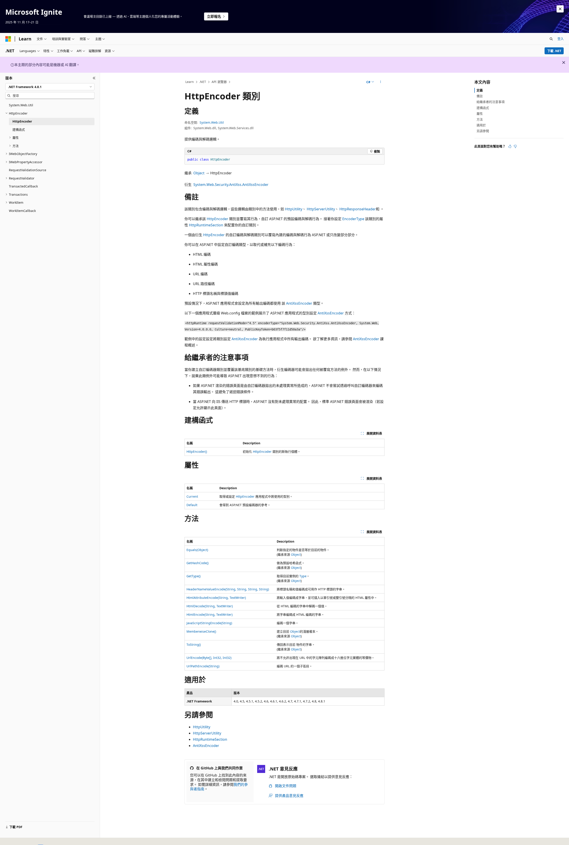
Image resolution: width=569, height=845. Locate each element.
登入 (560, 38)
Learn (189, 82)
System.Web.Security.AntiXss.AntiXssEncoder (230, 184)
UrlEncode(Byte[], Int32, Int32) (208, 658)
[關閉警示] (560, 8)
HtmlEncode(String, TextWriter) (209, 614)
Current (192, 496)
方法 (480, 119)
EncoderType (353, 218)
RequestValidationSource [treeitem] (27, 170)
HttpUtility (293, 209)
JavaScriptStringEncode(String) (209, 623)
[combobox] (49, 86)
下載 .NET (554, 51)
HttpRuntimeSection (206, 225)
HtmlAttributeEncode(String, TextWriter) (216, 598)
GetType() (193, 576)
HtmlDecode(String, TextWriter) (209, 606)
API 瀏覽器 (219, 82)
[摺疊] (94, 78)
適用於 (481, 125)
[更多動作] (381, 82)
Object (198, 173)
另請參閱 (483, 131)
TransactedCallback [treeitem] (23, 186)
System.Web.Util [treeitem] (21, 105)
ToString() (193, 644)
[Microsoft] (8, 39)
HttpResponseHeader (357, 209)
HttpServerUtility (321, 209)
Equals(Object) (197, 550)
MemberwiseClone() (201, 631)
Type (303, 576)
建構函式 (483, 108)
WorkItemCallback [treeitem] (22, 211)
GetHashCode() (197, 563)
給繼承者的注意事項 (491, 102)
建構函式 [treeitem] (18, 129)
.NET (202, 82)
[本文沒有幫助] (515, 146)
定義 (480, 90)
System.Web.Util (212, 122)
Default (191, 505)
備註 (480, 96)
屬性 (480, 113)
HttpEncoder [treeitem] (22, 121)
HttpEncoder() (196, 451)
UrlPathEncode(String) (202, 666)
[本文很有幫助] (510, 146)
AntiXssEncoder (299, 303)
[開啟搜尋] (551, 39)
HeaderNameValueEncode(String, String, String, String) (227, 589)
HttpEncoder (217, 218)
